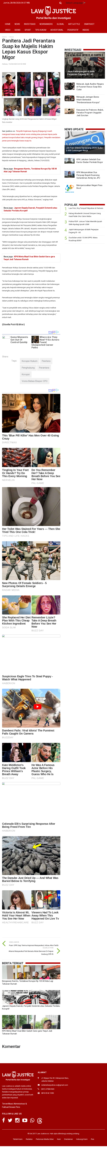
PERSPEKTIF (72, 30)
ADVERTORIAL (56, 30)
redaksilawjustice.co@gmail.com (54, 1085)
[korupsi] (25, 374)
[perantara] (44, 368)
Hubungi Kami (81, 1139)
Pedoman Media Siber (45, 1139)
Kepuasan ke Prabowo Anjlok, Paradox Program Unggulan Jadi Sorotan (90, 113)
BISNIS (17, 30)
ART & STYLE (74, 24)
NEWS (17, 24)
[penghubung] (28, 368)
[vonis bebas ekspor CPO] (34, 381)
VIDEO (7, 30)
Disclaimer (68, 1139)
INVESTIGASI (29, 24)
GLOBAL (60, 24)
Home (4, 37)
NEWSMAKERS (46, 24)
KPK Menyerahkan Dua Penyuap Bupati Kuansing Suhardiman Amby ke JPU (88, 175)
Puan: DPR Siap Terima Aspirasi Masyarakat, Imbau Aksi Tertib (34, 945)
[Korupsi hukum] (29, 361)
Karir (59, 1139)
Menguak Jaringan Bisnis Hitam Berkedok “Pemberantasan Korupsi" (88, 100)
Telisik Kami (17, 1139)
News (11, 37)
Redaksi (29, 1139)
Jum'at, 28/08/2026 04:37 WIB (16, 3)
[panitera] (46, 361)
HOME (7, 24)
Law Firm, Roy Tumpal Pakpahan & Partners (86, 208)
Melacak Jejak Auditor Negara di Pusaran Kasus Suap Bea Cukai (90, 87)
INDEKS (86, 30)
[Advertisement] (85, 265)
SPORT (28, 30)
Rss (92, 1139)
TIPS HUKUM (40, 30)
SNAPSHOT (89, 24)
